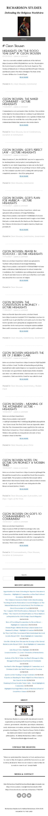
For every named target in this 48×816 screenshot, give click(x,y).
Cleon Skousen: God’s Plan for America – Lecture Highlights (21, 200)
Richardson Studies (24, 8)
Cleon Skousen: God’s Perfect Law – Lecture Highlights (22, 151)
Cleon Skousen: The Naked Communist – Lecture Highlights (20, 101)
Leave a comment (21, 56)
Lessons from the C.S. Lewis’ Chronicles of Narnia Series (24, 652)
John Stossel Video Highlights (19, 650)
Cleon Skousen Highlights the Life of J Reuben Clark (23, 354)
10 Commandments (18, 552)
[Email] (19, 795)
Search (24, 575)
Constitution (32, 84)
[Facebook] (24, 795)
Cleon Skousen (20, 84)
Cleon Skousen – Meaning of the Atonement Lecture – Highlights (23, 406)
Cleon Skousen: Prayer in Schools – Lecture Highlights (23, 252)
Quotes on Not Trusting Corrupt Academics (20, 675)
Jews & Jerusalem (31, 496)
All (12, 84)
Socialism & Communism (13, 135)
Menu (23, 39)
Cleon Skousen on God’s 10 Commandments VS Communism (22, 516)
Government (40, 236)
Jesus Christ (28, 445)
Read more (24, 77)
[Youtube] (29, 795)
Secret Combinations (32, 132)
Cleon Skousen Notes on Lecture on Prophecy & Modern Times (24, 463)
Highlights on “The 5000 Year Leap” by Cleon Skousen (22, 52)
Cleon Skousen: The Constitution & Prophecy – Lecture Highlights (21, 305)
